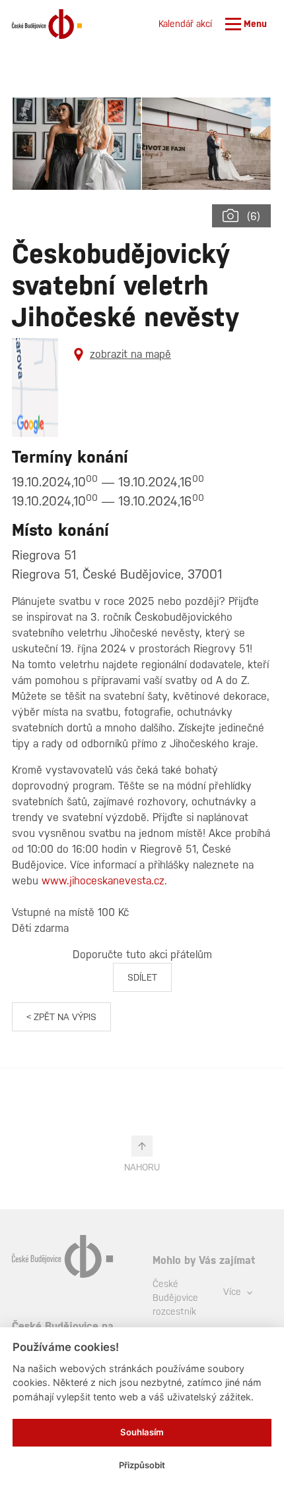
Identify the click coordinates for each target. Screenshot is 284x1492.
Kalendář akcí (185, 23)
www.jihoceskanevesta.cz (103, 881)
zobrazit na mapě (130, 354)
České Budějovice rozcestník (175, 1297)
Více (233, 1291)
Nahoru (142, 1167)
